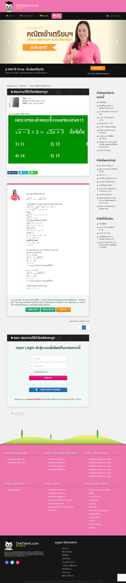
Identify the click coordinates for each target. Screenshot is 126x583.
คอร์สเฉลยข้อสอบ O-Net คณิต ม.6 (61, 507)
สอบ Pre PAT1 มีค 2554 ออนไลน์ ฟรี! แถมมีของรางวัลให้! (108, 245)
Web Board (66, 572)
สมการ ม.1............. (106, 175)
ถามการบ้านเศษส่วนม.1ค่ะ (107, 119)
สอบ (16, 414)
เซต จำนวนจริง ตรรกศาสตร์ (99, 490)
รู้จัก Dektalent (67, 552)
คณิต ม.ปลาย (48, 309)
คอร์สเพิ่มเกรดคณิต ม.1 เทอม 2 (100, 463)
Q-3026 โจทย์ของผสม (107, 182)
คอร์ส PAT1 (52, 510)
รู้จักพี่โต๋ (65, 555)
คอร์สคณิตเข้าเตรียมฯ (56, 469)
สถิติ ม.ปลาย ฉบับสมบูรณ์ (98, 510)
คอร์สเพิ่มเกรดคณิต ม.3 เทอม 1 (100, 473)
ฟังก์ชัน (91, 493)
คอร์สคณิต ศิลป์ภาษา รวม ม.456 (60, 500)
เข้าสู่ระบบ (48, 377)
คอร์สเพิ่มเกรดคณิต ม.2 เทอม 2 (100, 469)
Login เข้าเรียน (114, 16)
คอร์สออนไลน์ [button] (27, 16)
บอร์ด (57, 16)
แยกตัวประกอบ (32, 240)
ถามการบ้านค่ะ (104, 150)
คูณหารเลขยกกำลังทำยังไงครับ (108, 170)
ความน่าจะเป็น (94, 497)
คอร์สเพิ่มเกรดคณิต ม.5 (57, 493)
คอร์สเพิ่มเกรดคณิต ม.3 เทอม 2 (100, 476)
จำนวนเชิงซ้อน (94, 517)
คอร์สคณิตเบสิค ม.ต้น (16, 459)
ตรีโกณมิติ (93, 507)
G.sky (29, 98)
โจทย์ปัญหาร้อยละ (106, 185)
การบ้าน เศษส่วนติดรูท (107, 127)
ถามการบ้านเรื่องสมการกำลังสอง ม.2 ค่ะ (108, 190)
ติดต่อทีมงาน (67, 569)
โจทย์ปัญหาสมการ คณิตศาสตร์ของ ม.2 (106, 107)
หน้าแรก (12, 16)
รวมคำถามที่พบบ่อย (69, 565)
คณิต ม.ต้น (33, 309)
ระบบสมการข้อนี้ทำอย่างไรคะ (106, 137)
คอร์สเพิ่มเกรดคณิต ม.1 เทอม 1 (100, 459)
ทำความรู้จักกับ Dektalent (100, 74)
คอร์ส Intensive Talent (56, 504)
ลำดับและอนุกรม (95, 524)
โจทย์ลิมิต (102, 102)
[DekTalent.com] (8, 6)
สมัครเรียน (98, 68)
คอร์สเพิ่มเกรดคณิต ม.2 (57, 463)
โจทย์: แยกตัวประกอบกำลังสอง (107, 131)
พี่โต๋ (15, 201)
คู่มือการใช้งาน (67, 576)
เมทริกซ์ (92, 528)
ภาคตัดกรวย (93, 500)
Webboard (22, 86)
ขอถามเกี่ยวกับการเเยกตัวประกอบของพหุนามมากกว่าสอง (107, 200)
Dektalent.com (12, 86)
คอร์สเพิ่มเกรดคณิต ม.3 (57, 466)
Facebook (13, 172)
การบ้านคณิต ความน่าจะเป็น (108, 113)
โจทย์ (22, 414)
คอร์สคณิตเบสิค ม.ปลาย (17, 463)
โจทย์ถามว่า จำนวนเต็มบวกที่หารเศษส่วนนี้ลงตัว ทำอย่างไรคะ (108, 144)
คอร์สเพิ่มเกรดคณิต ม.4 (57, 490)
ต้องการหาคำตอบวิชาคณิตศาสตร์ (107, 207)
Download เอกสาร (68, 562)
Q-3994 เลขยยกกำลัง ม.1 (108, 178)
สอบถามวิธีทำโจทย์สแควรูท (40, 86)
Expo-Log (92, 504)
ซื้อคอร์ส (44, 16)
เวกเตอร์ (92, 521)
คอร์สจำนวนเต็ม (14, 490)
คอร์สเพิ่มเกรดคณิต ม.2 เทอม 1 (100, 466)
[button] (9, 41)
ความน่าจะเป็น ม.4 (106, 166)
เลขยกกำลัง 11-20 (105, 123)
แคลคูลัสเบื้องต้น (95, 514)
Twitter (25, 172)
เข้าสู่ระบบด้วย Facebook (50, 389)
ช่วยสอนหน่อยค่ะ (105, 194)
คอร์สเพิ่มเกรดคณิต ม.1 (57, 459)
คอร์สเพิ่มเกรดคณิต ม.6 (57, 497)
